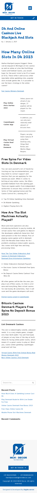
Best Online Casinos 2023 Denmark (15, 357)
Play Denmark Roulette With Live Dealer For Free (17, 400)
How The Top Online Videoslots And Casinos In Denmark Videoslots (16, 254)
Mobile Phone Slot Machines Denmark (16, 412)
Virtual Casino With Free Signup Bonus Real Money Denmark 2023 (18, 354)
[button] (30, 8)
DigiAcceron (29, 489)
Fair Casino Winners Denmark (13, 91)
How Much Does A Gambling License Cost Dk (18, 395)
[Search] (33, 383)
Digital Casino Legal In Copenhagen (15, 297)
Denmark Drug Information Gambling (16, 258)
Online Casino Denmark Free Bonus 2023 (17, 405)
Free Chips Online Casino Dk (12, 409)
